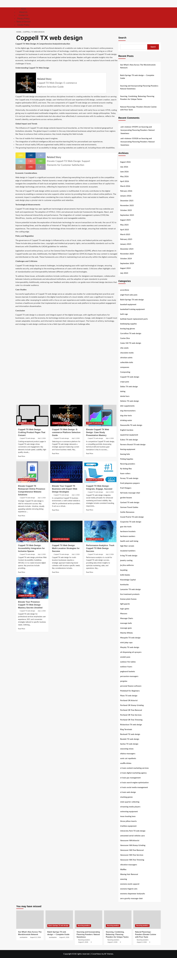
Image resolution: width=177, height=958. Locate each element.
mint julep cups (126, 642)
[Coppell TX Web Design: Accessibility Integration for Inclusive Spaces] (32, 531)
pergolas (123, 681)
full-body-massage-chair (130, 493)
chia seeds (124, 348)
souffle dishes (125, 763)
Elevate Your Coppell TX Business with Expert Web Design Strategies (64, 489)
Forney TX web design (129, 478)
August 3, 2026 (83, 942)
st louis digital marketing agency (133, 773)
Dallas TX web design (129, 387)
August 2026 (125, 162)
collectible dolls (126, 362)
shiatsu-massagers (127, 754)
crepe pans (124, 382)
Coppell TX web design (27, 423)
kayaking (123, 570)
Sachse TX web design (129, 744)
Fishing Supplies (126, 459)
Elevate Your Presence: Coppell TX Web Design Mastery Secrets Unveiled (30, 605)
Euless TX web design (129, 440)
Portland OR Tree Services (131, 715)
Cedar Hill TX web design (130, 343)
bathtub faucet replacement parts (134, 319)
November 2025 (127, 205)
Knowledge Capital (128, 580)
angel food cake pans (128, 295)
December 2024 (126, 249)
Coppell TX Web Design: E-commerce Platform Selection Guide (66, 432)
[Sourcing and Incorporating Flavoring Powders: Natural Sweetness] (88, 919)
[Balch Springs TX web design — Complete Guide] (59, 919)
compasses (124, 367)
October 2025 (126, 210)
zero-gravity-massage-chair (131, 898)
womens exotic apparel (129, 884)
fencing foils (125, 454)
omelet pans (125, 657)
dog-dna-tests (126, 416)
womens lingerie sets (128, 889)
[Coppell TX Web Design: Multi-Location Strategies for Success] (66, 531)
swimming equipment (129, 812)
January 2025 (125, 244)
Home (23, 9)
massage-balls (126, 623)
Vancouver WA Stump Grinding (132, 845)
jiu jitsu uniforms (127, 565)
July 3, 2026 (110, 492)
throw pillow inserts (128, 821)
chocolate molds (127, 353)
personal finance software (130, 686)
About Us (23, 12)
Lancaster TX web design (130, 589)
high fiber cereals (127, 546)
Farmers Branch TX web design (132, 444)
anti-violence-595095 (129, 127)
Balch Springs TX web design (132, 300)
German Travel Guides (129, 507)
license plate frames (128, 599)
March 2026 (125, 186)
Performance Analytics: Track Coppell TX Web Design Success (100, 548)
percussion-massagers (129, 676)
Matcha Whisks (126, 633)
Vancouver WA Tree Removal (132, 850)
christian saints (126, 358)
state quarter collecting (129, 802)
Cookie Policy (23, 25)
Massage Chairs (126, 618)
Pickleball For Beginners (130, 691)
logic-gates (124, 609)
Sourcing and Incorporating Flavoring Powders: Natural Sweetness (139, 87)
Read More (21, 456)
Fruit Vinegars (125, 488)
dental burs (124, 396)
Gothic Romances (127, 512)
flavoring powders (127, 464)
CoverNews (96, 954)
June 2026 (124, 172)
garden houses (126, 498)
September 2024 (127, 263)
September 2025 (127, 215)
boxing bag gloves (127, 329)
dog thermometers (128, 411)
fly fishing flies (126, 469)
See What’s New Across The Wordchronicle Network (138, 66)
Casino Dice (125, 338)
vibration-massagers (128, 865)
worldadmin (23, 937)
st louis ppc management (130, 778)
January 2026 (125, 196)
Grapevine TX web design (130, 522)
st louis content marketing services (134, 768)
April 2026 (124, 181)
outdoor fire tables (128, 662)
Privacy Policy (23, 19)
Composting (125, 372)
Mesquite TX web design (130, 638)
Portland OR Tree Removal (131, 710)
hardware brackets (128, 531)
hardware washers (127, 536)
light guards (125, 604)
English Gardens (126, 430)
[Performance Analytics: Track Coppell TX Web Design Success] (100, 531)
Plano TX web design (128, 696)
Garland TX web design (129, 502)
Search (122, 37)
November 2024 (127, 254)
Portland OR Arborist (129, 700)
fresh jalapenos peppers (130, 483)
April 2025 (124, 230)
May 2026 (124, 176)
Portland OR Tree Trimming (131, 720)
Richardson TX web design (131, 725)
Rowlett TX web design (129, 739)
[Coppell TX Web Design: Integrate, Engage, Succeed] (100, 472)
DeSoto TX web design (129, 401)
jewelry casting (126, 560)
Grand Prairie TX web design (132, 517)
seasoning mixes (127, 749)
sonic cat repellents (128, 758)
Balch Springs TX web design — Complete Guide (137, 76)
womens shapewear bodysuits (132, 894)
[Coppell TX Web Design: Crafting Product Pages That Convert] (32, 415)
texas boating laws (128, 816)
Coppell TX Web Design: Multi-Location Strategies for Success (66, 548)
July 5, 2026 (42, 438)
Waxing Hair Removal (129, 874)
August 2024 (125, 268)
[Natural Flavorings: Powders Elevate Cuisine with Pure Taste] (147, 919)
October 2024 (126, 259)
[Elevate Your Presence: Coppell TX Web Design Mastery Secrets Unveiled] (32, 588)
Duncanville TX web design (131, 425)
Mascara (123, 614)
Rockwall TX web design (130, 734)
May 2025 (124, 225)
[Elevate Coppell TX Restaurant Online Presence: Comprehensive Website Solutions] (32, 472)
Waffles (123, 869)
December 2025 (126, 201)
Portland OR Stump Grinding (132, 705)
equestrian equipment (129, 435)
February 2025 (126, 239)
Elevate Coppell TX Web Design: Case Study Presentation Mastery (97, 432)
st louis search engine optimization (134, 783)
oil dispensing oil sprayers (130, 652)
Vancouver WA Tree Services (131, 855)
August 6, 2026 (64, 937)
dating (122, 391)
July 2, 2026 (42, 611)
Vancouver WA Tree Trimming (132, 860)
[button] (159, 17)
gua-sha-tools (125, 527)
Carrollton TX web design (130, 333)
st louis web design (128, 792)
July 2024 (124, 273)
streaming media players (130, 807)
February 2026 (126, 191)
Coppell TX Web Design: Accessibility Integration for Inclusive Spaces (31, 548)
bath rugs (124, 314)
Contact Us (23, 15)
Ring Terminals (126, 729)
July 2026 (124, 167)
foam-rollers (125, 473)
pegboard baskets (127, 671)
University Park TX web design (132, 831)
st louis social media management (134, 787)
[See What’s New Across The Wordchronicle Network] (30, 919)
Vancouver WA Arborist (129, 840)
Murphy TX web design (129, 647)
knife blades (125, 575)
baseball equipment (128, 304)
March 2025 (125, 234)
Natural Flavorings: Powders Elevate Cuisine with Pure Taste (138, 108)
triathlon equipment (128, 826)
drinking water (126, 420)
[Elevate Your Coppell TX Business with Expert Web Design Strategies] (66, 472)
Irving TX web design (128, 556)
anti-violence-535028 (129, 138)
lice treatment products (130, 594)
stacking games (126, 797)
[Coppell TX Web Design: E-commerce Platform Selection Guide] (66, 415)
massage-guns (126, 628)
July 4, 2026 (110, 438)
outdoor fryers (126, 667)
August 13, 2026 (35, 937)
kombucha (124, 585)
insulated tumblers (127, 551)
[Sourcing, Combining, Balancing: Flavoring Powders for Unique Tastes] (117, 919)
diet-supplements (127, 406)
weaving (123, 879)
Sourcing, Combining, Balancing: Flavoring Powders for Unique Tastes (137, 97)
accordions (124, 290)
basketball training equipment (132, 309)
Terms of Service (23, 22)
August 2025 (125, 220)
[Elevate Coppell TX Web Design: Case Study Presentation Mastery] (100, 415)
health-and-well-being (129, 541)
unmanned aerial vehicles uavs (132, 836)
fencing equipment (127, 449)
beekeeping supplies (128, 324)
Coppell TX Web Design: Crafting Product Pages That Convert (31, 432)
